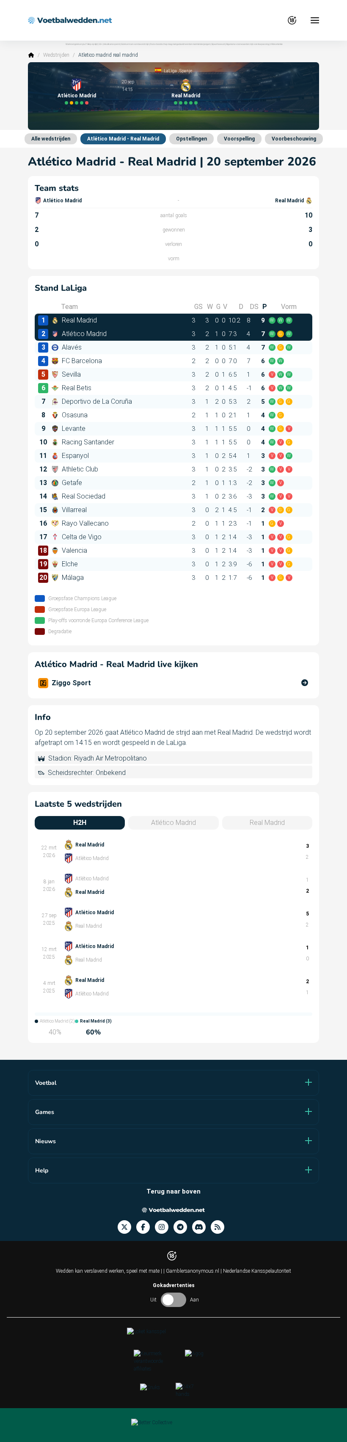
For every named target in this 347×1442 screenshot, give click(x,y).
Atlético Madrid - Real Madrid (123, 139)
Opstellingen (191, 139)
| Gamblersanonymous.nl (191, 1271)
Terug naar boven (173, 1191)
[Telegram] (183, 1227)
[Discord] (201, 1227)
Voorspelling (239, 139)
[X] (127, 1227)
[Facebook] (145, 1227)
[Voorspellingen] (220, 1227)
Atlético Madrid (77, 96)
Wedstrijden (56, 55)
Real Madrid (185, 96)
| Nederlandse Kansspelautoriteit (255, 1271)
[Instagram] (164, 1227)
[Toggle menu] (315, 20)
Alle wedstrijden (50, 139)
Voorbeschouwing (294, 139)
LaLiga (170, 71)
